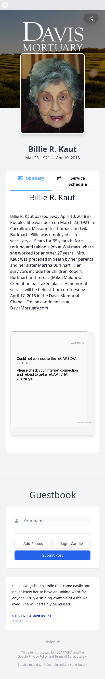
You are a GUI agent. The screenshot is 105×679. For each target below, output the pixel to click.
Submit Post (52, 555)
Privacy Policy (38, 656)
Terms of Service (66, 656)
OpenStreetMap (58, 664)
